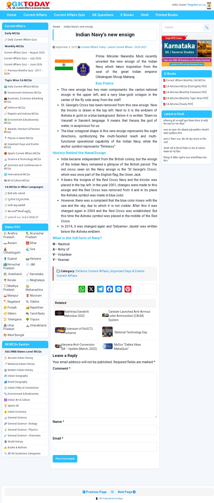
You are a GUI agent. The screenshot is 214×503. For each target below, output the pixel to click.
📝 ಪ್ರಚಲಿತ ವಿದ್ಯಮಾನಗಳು (16, 199)
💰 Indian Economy (15, 411)
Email (58, 438)
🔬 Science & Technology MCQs (22, 159)
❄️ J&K (30, 264)
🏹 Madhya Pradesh (10, 287)
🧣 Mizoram (34, 295)
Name (58, 422)
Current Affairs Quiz (69, 15)
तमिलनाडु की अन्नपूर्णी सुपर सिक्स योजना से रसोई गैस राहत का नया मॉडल (185, 122)
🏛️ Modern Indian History (18, 370)
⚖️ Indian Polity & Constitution (21, 387)
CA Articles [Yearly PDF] (179, 104)
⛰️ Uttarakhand (36, 325)
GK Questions (102, 15)
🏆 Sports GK (11, 405)
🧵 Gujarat (10, 258)
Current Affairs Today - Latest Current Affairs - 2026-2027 (114, 47)
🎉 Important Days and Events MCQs (21, 146)
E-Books (127, 15)
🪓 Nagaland (11, 301)
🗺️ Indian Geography (16, 375)
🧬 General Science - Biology (20, 423)
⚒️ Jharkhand (12, 274)
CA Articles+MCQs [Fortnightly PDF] (185, 86)
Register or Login (198, 4)
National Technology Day (131, 332)
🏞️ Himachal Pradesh (11, 266)
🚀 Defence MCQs (14, 107)
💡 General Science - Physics (21, 429)
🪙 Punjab (10, 307)
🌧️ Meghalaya (35, 280)
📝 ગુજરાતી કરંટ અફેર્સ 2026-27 (21, 217)
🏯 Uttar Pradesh (8, 327)
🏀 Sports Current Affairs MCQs (22, 153)
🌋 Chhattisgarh (11, 250)
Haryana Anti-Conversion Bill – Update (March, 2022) (79, 346)
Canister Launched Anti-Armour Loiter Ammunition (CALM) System (129, 316)
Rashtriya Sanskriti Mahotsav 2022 (76, 313)
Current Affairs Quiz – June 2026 (23, 64)
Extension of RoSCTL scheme (79, 331)
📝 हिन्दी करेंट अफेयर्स (14, 193)
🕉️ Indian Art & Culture (17, 399)
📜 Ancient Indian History (18, 357)
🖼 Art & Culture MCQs (16, 180)
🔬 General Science (15, 417)
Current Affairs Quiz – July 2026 (22, 58)
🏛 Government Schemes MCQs (22, 92)
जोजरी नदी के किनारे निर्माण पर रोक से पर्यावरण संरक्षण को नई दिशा (184, 150)
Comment (61, 368)
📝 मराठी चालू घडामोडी (14, 205)
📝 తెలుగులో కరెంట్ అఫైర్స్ (17, 211)
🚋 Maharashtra (34, 287)
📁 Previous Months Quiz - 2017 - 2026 (23, 72)
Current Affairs (35, 15)
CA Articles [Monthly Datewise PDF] (185, 92)
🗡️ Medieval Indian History (19, 364)
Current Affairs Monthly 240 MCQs (185, 80)
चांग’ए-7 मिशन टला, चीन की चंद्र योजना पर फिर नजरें (184, 141)
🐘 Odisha (32, 301)
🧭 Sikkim (9, 313)
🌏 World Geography (15, 381)
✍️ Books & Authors (15, 447)
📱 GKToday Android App (109, 498)
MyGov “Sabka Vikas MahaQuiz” (127, 346)
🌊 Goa (30, 249)
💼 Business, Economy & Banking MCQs (23, 100)
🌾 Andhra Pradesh (10, 235)
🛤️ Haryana (33, 258)
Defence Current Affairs (92, 271)
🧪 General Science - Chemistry (22, 435)
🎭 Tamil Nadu (35, 313)
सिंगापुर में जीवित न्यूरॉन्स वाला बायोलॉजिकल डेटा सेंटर (185, 159)
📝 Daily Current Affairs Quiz (20, 39)
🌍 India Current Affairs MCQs (21, 86)
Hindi (145, 15)
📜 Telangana (12, 319)
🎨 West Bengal (13, 335)
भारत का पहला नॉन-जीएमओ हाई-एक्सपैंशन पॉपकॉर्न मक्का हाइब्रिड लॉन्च (186, 131)
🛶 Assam (10, 243)
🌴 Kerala (9, 280)
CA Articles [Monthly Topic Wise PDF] (186, 98)
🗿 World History (13, 441)
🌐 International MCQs (17, 174)
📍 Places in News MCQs (18, 138)
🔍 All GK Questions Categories (22, 453)
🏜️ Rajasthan (34, 307)
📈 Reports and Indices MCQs (21, 113)
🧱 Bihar (31, 243)
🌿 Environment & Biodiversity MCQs (21, 121)
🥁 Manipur (10, 295)
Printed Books (167, 15)
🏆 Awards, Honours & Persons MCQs (22, 131)
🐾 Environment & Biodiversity (21, 393)
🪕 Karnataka (34, 274)
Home (11, 15)
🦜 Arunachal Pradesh (34, 235)
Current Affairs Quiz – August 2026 (24, 52)
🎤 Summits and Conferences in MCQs (23, 167)
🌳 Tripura (32, 319)
